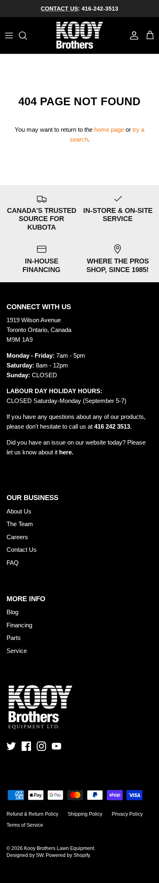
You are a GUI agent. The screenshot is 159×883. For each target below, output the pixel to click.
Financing (19, 625)
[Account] (132, 35)
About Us (19, 511)
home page (109, 129)
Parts (14, 637)
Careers (17, 536)
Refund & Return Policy (32, 814)
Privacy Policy (127, 814)
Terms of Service (25, 825)
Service (17, 650)
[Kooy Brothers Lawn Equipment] (79, 35)
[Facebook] (26, 746)
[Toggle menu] (9, 35)
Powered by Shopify (68, 855)
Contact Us (22, 549)
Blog (12, 612)
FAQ (13, 562)
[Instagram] (41, 746)
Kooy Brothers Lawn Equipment (59, 848)
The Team (20, 523)
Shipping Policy (85, 814)
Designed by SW (25, 855)
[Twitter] (11, 746)
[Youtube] (56, 746)
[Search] (27, 35)
